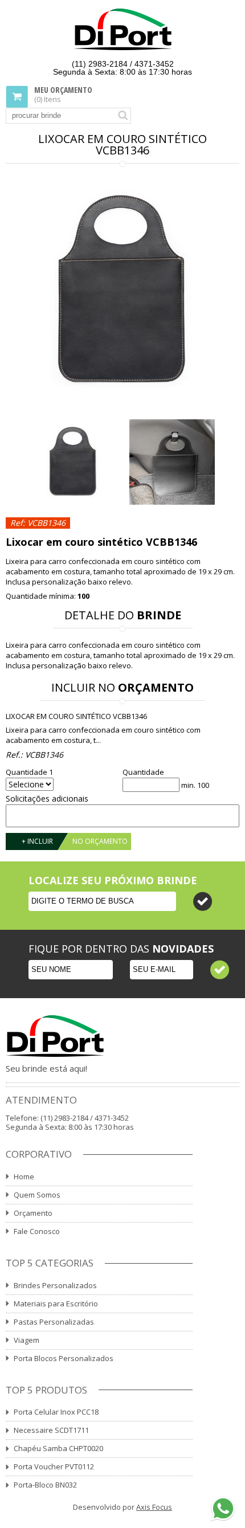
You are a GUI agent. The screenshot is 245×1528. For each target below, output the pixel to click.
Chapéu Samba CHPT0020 (58, 1448)
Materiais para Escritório (56, 1303)
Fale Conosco (37, 1231)
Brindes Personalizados (55, 1285)
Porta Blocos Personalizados (63, 1358)
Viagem (26, 1340)
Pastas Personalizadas (54, 1322)
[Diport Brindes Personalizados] (123, 30)
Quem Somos (37, 1195)
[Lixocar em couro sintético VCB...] (122, 292)
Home (24, 1176)
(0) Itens (63, 94)
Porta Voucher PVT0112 (54, 1466)
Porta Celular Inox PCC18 (56, 1412)
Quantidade (143, 772)
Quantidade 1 (29, 772)
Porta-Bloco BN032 (45, 1485)
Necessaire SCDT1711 (51, 1430)
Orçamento (33, 1213)
